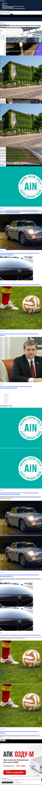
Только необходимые (17, 782)
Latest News (4, 5)
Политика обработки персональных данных (13, 6)
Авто (5, 36)
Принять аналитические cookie (7, 782)
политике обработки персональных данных (10, 780)
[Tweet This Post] (22, 391)
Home (3, 4)
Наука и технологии (8, 41)
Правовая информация (7, 7)
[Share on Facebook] (22, 390)
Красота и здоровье (8, 47)
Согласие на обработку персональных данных (13, 8)
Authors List (4, 3)
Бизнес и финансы (8, 31)
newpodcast (2, 35)
